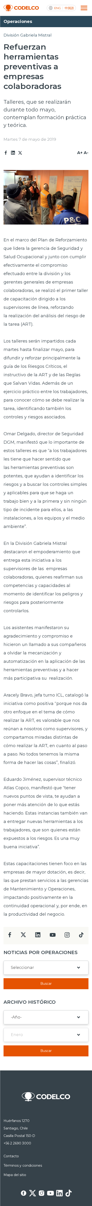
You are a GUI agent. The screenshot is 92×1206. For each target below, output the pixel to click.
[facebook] (9, 936)
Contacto (11, 1156)
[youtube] (53, 936)
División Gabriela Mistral (28, 35)
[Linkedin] (13, 153)
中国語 (69, 8)
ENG (57, 8)
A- (86, 152)
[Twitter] (20, 153)
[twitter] (23, 936)
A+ (80, 152)
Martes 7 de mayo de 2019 (30, 139)
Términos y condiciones (23, 1165)
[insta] (67, 936)
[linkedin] (38, 936)
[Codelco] (21, 8)
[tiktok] (81, 936)
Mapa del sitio (15, 1175)
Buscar (46, 983)
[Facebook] (6, 153)
